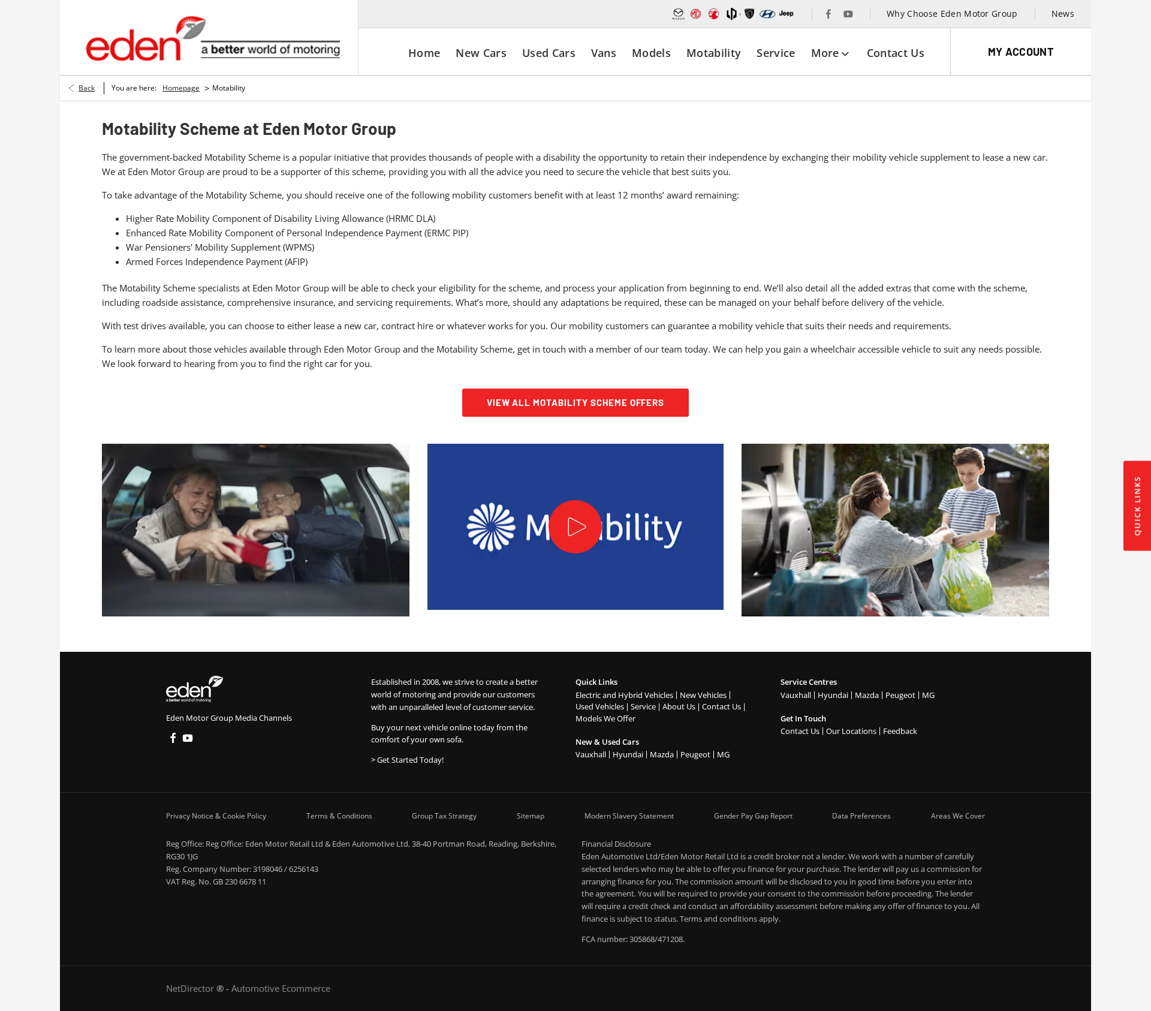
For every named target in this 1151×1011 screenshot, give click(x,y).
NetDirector (191, 988)
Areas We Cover (958, 816)
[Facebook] (828, 14)
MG (723, 754)
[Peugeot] (749, 14)
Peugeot (695, 754)
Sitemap (530, 816)
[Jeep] (786, 14)
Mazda (662, 754)
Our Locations (851, 731)
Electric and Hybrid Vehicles (624, 695)
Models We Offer (605, 718)
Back (87, 88)
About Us (678, 706)
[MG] (696, 14)
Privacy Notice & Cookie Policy (216, 816)
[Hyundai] (767, 14)
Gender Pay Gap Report (753, 816)
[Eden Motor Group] (212, 38)
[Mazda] (679, 14)
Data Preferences (861, 816)
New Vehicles (703, 695)
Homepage (181, 88)
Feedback (900, 731)
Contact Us (721, 706)
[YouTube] (848, 14)
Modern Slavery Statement (629, 816)
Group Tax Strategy (444, 816)
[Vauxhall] (714, 14)
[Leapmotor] (732, 14)
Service (643, 706)
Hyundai (628, 754)
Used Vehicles (600, 706)
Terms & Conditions (339, 816)
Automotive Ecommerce (280, 988)
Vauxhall (591, 754)
